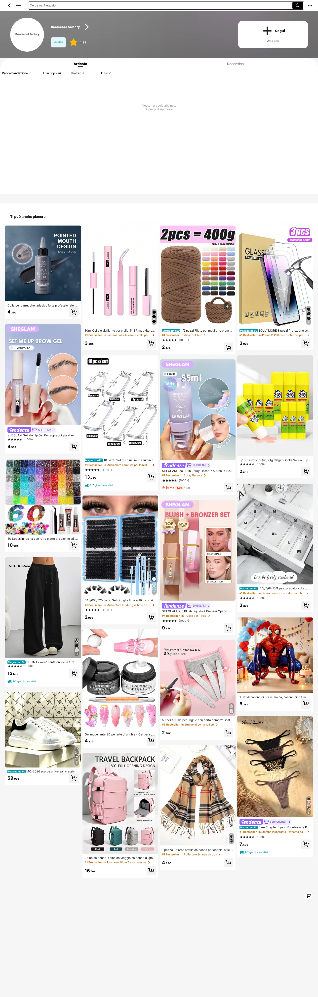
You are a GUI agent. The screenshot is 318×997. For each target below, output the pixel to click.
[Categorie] (18, 5)
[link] (27, 35)
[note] (22, 681)
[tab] (78, 63)
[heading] (139, 27)
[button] (9, 5)
